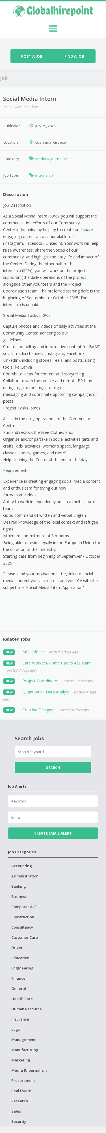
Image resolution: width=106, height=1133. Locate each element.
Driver (17, 947)
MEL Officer (33, 652)
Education (20, 957)
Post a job (31, 56)
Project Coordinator (40, 680)
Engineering (22, 968)
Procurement (23, 1080)
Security (18, 1121)
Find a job (74, 56)
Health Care (22, 998)
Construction (22, 916)
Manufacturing (24, 1049)
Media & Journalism (51, 158)
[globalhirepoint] (53, 10)
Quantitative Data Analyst (45, 692)
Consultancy (22, 927)
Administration (24, 876)
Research (19, 1100)
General (18, 988)
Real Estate (21, 1090)
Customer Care (24, 937)
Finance (18, 978)
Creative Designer (38, 709)
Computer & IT (24, 906)
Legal (16, 1029)
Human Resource (26, 1008)
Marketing (20, 1060)
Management (23, 1039)
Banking (18, 886)
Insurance (20, 1019)
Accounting (21, 865)
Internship (44, 175)
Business (19, 896)
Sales (16, 1111)
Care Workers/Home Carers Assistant (56, 663)
